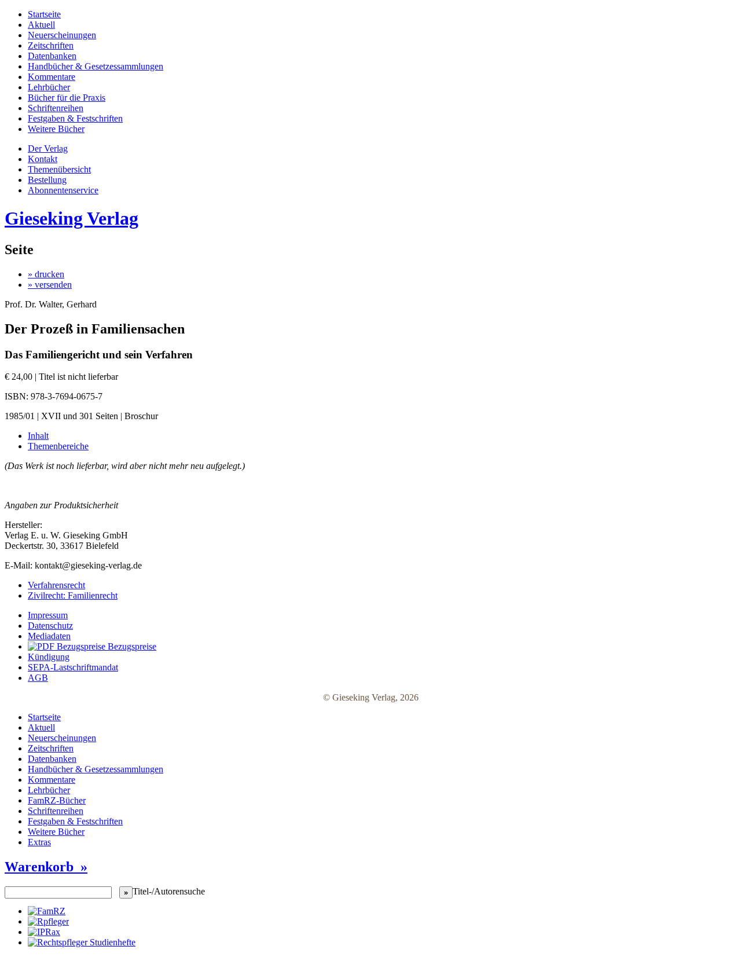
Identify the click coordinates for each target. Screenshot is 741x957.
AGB (38, 678)
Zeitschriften (51, 45)
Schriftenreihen (55, 108)
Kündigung (48, 657)
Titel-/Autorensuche (169, 891)
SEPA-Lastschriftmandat (73, 667)
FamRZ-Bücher (57, 800)
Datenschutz (50, 625)
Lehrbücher (49, 87)
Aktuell (41, 25)
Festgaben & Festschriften (75, 118)
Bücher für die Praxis (66, 97)
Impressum (48, 615)
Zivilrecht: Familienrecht (73, 595)
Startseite (44, 14)
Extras (39, 842)
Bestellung (47, 180)
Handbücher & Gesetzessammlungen (95, 66)
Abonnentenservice (63, 190)
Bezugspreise (130, 646)
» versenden (50, 284)
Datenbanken (52, 56)
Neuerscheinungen (62, 35)
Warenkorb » (46, 866)
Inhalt (38, 436)
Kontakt (42, 159)
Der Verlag (48, 148)
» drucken (46, 274)
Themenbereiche (58, 446)
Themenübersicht (59, 169)
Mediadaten (49, 636)
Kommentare (51, 77)
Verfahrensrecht (56, 585)
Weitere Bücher (56, 129)
